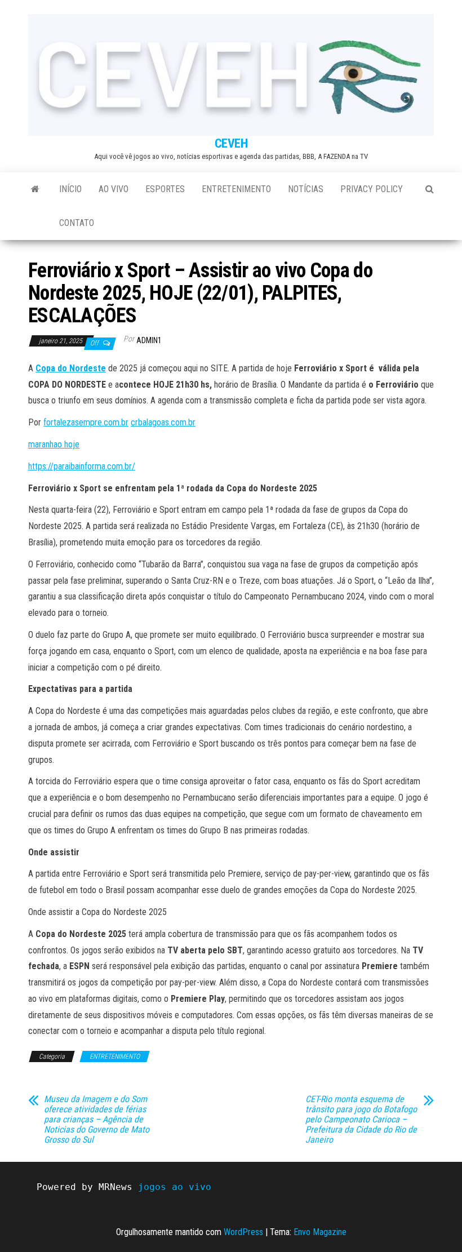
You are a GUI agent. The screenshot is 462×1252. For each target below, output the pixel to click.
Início (70, 189)
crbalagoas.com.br (163, 422)
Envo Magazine (320, 1232)
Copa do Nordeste (70, 368)
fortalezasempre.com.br (85, 422)
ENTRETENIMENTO (236, 189)
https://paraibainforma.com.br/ (81, 466)
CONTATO (76, 222)
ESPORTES (165, 189)
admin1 (149, 340)
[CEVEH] (35, 189)
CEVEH (231, 143)
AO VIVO (113, 189)
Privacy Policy (371, 189)
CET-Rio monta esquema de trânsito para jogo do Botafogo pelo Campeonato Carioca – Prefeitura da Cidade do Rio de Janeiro (361, 1119)
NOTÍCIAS (305, 189)
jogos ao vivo (174, 1187)
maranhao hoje (53, 444)
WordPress (243, 1232)
